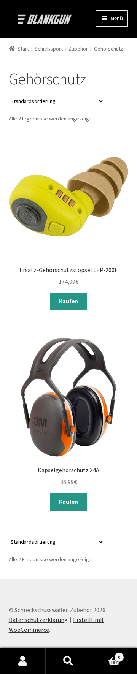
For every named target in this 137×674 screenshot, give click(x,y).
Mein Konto (23, 661)
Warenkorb (105, 654)
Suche (68, 661)
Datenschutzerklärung (38, 619)
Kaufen (68, 301)
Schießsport (49, 48)
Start (23, 48)
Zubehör (78, 48)
